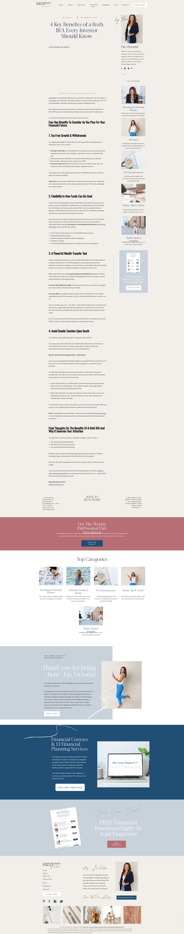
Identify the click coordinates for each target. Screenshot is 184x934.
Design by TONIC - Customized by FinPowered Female (111, 927)
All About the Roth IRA (56, 484)
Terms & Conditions (93, 927)
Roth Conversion (100, 413)
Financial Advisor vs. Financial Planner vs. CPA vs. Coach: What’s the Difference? (50, 503)
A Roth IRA (52, 98)
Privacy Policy (86, 927)
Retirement (67, 17)
